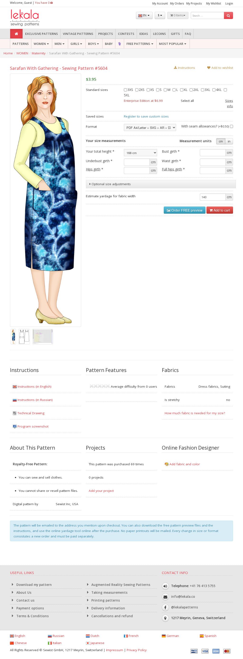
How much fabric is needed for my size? (195, 413)
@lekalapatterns (184, 607)
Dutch (94, 636)
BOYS (92, 44)
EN (144, 15)
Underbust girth (99, 161)
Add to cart (221, 210)
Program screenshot (32, 426)
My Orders (177, 3)
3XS (130, 89)
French (133, 636)
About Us (23, 592)
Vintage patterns (78, 34)
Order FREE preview (186, 210)
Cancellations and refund (111, 616)
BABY (109, 44)
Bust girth (171, 151)
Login (229, 3)
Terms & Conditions (32, 616)
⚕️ (120, 44)
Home (8, 53)
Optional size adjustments (111, 184)
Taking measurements (108, 592)
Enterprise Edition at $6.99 (143, 101)
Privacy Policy (137, 650)
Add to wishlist (221, 68)
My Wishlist (213, 3)
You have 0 (42, 3)
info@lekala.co (183, 596)
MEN (58, 44)
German (172, 636)
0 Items (178, 15)
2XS (142, 89)
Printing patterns (105, 600)
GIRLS (74, 44)
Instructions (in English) (34, 386)
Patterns (21, 44)
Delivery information (107, 608)
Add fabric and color (184, 464)
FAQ (188, 34)
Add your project (101, 491)
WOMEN (40, 44)
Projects (105, 34)
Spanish (210, 636)
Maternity (39, 53)
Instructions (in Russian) (35, 400)
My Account (160, 3)
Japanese (97, 643)
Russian (58, 636)
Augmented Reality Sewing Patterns (120, 585)
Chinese (20, 643)
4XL (219, 89)
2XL (196, 89)
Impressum (114, 650)
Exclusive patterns (41, 34)
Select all (187, 101)
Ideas (143, 34)
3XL (208, 89)
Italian (56, 643)
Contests (126, 34)
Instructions (186, 68)
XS (152, 89)
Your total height (100, 151)
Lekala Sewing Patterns (33, 17)
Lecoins (159, 34)
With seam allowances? (205, 126)
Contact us (24, 600)
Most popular (171, 44)
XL (186, 89)
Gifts (175, 34)
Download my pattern (33, 585)
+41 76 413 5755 (202, 586)
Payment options (29, 608)
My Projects (194, 3)
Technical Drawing (30, 413)
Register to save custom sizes (146, 116)
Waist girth (171, 161)
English (19, 636)
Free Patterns (138, 44)
